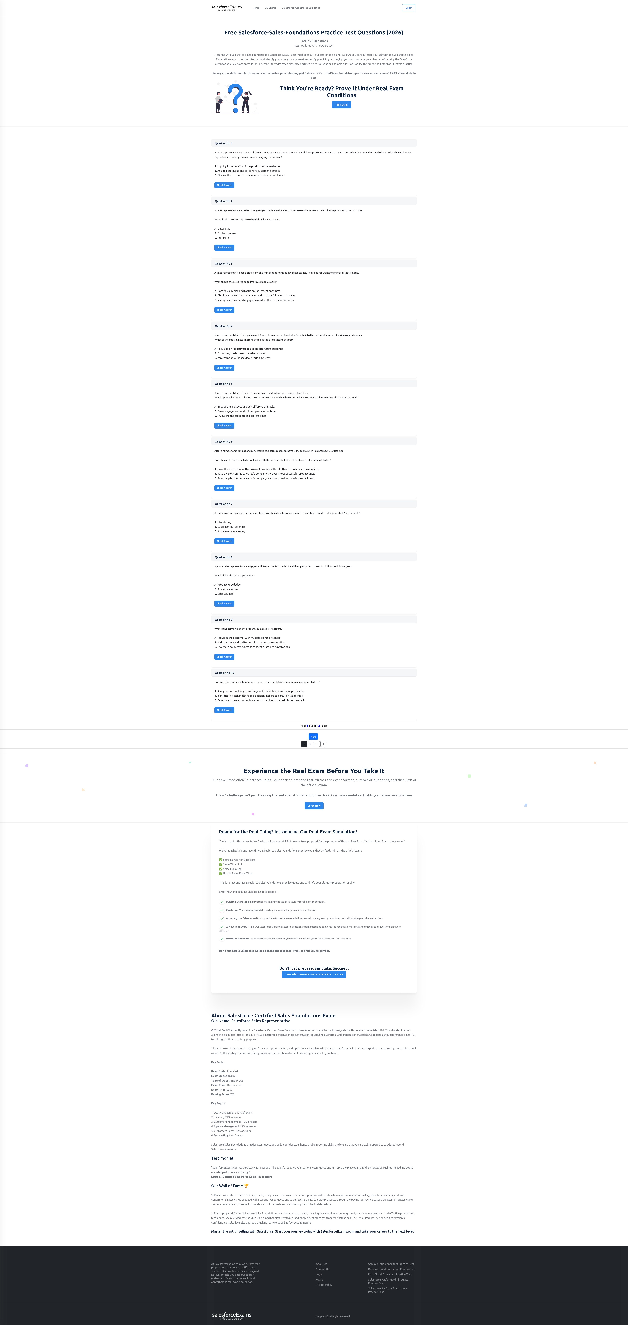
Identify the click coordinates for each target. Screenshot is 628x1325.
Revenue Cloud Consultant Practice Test (392, 1269)
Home (256, 7)
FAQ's (319, 1279)
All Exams (270, 7)
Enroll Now (314, 805)
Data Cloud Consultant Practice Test (389, 1274)
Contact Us (322, 1269)
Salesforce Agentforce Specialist (301, 7)
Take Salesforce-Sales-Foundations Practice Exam (314, 974)
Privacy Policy (324, 1284)
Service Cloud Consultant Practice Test (391, 1263)
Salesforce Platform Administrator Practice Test (388, 1281)
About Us (321, 1263)
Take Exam (341, 104)
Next (313, 736)
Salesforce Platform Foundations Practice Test (388, 1290)
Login (409, 7)
